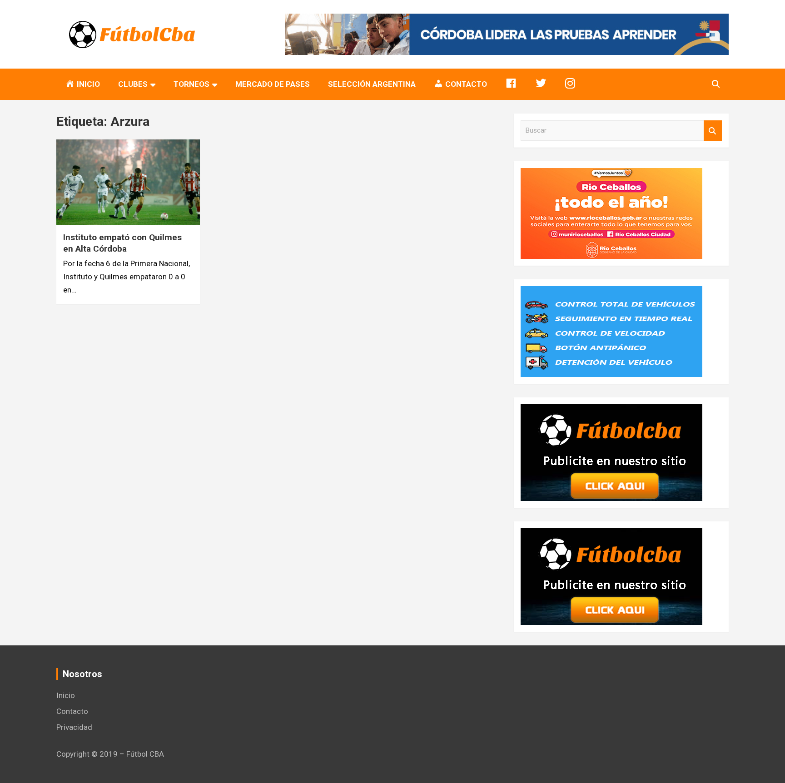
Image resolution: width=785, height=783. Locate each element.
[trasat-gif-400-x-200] (611, 292)
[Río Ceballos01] (611, 174)
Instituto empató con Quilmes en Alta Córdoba (122, 243)
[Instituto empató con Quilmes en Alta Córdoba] (128, 182)
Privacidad (74, 727)
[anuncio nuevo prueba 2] (611, 410)
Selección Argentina (372, 84)
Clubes (133, 84)
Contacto (72, 711)
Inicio (65, 695)
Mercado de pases (272, 84)
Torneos (191, 84)
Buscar (713, 130)
